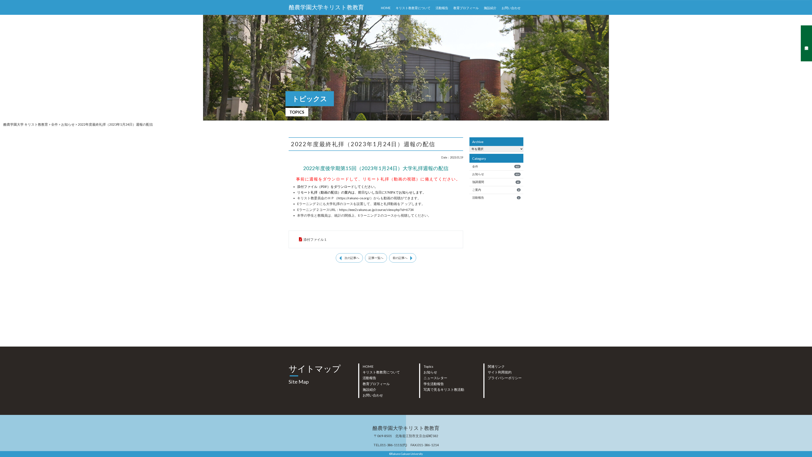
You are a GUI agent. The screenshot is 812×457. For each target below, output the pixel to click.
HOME (386, 8)
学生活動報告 (434, 384)
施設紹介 (490, 8)
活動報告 (442, 8)
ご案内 (495, 189)
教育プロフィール (466, 8)
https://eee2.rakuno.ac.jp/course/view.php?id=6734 (376, 210)
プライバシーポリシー (505, 378)
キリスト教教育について (413, 8)
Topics (428, 366)
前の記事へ (400, 258)
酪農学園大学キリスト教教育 (326, 7)
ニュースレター (435, 378)
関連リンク (496, 366)
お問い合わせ (511, 8)
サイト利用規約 (500, 372)
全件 (495, 166)
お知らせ (495, 174)
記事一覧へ (376, 258)
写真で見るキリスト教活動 (444, 389)
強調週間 (495, 182)
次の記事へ (351, 258)
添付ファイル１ (315, 239)
